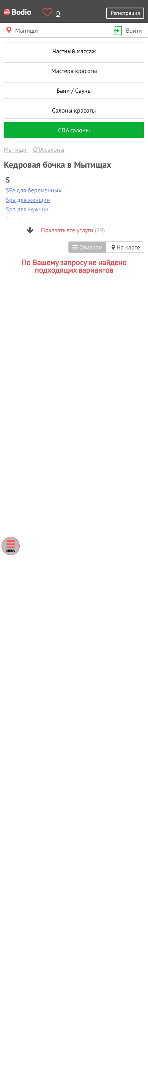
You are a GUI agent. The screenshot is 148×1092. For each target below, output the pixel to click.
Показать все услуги (72, 230)
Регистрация (125, 13)
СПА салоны (74, 130)
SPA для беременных (33, 190)
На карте (127, 247)
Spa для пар (22, 218)
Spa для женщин (28, 199)
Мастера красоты (74, 71)
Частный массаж (74, 51)
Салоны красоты (74, 110)
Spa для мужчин (27, 209)
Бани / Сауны (74, 90)
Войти (134, 30)
